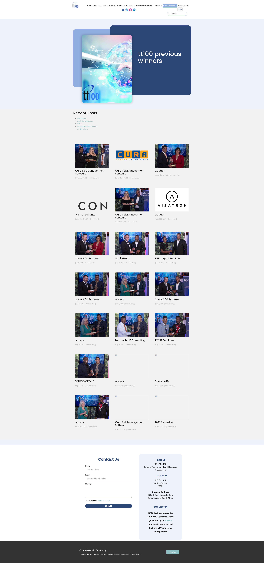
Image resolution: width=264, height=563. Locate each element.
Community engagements (143, 6)
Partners (158, 6)
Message (88, 484)
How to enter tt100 (124, 6)
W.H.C (79, 123)
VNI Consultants (85, 214)
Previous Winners (169, 6)
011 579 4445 (160, 464)
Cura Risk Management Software (89, 172)
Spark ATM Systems (87, 258)
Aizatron (160, 170)
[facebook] (123, 9)
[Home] (75, 5)
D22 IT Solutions (164, 340)
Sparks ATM (162, 381)
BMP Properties (164, 422)
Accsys (119, 299)
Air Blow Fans (82, 129)
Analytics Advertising (85, 121)
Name (87, 466)
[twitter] (126, 9)
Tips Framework (110, 6)
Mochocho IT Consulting (130, 340)
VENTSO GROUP (84, 381)
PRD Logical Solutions (168, 258)
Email (87, 475)
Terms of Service (103, 501)
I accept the (99, 501)
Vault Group (122, 258)
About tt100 (97, 6)
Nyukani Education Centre (87, 126)
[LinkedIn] (134, 9)
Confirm (173, 552)
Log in (180, 9)
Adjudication (183, 6)
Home (89, 6)
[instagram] (130, 9)
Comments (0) (94, 178)
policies (168, 520)
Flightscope (81, 118)
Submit (108, 506)
